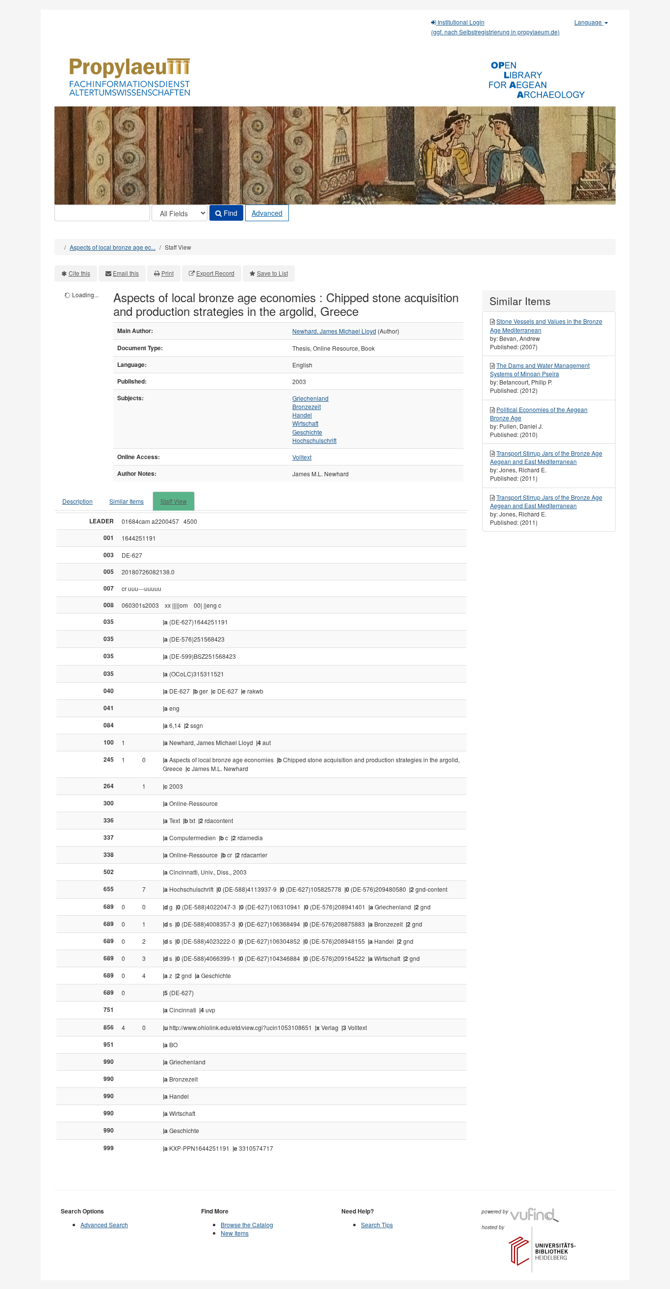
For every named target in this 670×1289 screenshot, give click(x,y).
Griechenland (310, 398)
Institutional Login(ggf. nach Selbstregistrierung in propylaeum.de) (495, 27)
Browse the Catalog (247, 1224)
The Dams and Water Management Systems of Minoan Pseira (540, 369)
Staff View (173, 501)
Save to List (272, 273)
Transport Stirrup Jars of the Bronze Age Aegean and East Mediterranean (546, 457)
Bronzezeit (306, 406)
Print (167, 273)
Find (229, 213)
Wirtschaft (305, 423)
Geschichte (307, 432)
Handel (302, 415)
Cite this (79, 273)
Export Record (215, 273)
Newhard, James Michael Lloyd (334, 331)
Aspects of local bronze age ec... (112, 247)
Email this (126, 273)
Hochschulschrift (314, 440)
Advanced (267, 213)
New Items (235, 1233)
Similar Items (126, 501)
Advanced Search (104, 1224)
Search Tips (377, 1224)
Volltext (301, 457)
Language (588, 22)
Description (77, 501)
